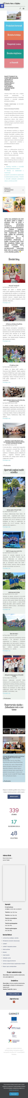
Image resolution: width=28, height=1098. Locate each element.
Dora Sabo (7, 287)
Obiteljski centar (7, 958)
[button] (2, 6)
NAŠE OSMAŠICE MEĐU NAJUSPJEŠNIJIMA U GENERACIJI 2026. (14, 401)
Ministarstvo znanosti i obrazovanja (11, 940)
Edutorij (5, 952)
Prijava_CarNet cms (14, 994)
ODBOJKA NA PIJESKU (14, 592)
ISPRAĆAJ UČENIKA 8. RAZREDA (14, 324)
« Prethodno (7, 465)
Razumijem (14, 1094)
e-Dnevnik (14, 62)
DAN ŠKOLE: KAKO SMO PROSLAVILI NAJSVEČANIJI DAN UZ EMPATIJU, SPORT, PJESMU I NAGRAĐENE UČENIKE (14, 442)
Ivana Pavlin (7, 325)
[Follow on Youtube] (14, 1002)
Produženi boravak (14, 26)
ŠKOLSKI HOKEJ (14, 634)
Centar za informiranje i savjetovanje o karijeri (14, 963)
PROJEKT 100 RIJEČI (14, 286)
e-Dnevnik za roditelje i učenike (10, 938)
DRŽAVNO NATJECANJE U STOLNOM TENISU (14, 675)
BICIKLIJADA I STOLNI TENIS (14, 510)
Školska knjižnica (14, 53)
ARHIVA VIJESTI (14, 796)
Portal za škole (6, 949)
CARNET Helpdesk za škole (9, 946)
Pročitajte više (6, 302)
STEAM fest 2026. (14, 365)
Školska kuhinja (14, 35)
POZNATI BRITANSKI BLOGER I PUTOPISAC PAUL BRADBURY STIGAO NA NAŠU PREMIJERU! (13, 757)
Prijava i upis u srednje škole (9, 966)
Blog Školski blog (17, 762)
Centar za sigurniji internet (9, 960)
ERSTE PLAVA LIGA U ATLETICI (14, 551)
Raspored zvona (14, 44)
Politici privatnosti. (14, 1090)
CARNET (5, 943)
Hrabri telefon (6, 955)
